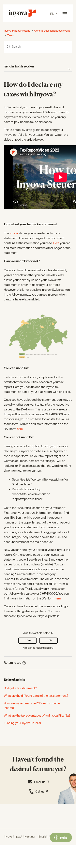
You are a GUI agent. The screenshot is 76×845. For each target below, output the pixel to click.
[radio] (27, 641)
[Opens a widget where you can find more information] (61, 838)
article (14, 233)
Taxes (10, 35)
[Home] (22, 16)
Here (56, 243)
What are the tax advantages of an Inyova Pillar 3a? (37, 715)
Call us (40, 791)
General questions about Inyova (52, 31)
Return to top (12, 662)
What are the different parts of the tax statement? (36, 695)
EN (52, 13)
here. (20, 429)
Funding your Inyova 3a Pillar (22, 723)
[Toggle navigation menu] (64, 13)
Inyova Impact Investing (17, 31)
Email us (40, 782)
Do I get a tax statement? (20, 688)
